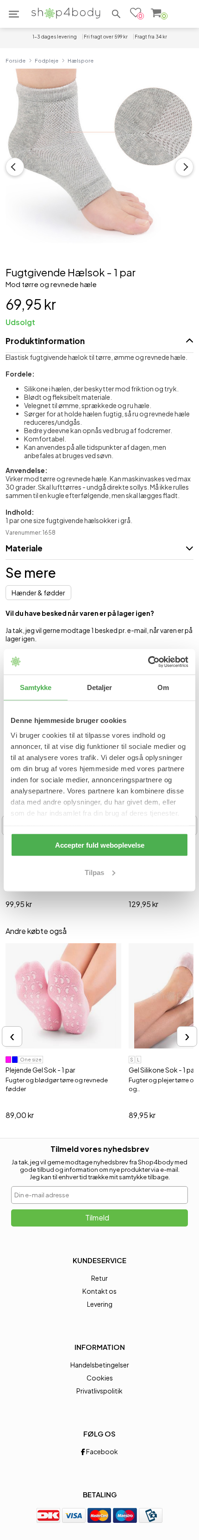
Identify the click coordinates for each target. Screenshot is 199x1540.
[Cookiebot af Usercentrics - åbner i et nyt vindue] (147, 662)
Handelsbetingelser (99, 1365)
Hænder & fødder (38, 592)
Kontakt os (99, 1291)
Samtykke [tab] (36, 687)
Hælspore (80, 60)
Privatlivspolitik (99, 1391)
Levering (99, 1304)
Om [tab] (163, 687)
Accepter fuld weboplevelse (99, 845)
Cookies (100, 1378)
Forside (15, 60)
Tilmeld (97, 1217)
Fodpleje (46, 60)
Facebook (101, 1451)
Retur (99, 1278)
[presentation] (12, 1036)
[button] (116, 14)
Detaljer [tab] (99, 687)
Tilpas (94, 872)
